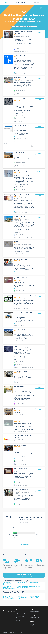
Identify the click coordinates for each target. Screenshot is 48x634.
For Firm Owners (20, 616)
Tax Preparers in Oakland (34, 586)
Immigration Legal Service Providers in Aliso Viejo (34, 597)
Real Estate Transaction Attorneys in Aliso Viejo (34, 594)
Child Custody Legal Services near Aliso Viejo (8, 594)
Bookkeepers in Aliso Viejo (21, 593)
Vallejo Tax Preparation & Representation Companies (22, 583)
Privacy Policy (15, 632)
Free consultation (33, 26)
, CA (22, 592)
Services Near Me (20, 614)
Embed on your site (25, 544)
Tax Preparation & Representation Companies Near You (9, 583)
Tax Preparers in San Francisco (33, 583)
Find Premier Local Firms (22, 613)
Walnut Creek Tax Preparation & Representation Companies (9, 587)
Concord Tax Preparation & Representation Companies (22, 587)
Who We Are (18, 620)
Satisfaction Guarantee (21, 612)
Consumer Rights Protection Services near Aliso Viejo (21, 597)
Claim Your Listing (20, 617)
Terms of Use (22, 632)
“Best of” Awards (20, 619)
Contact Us (18, 621)
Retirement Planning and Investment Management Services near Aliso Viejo (8, 597)
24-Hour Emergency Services (19, 26)
